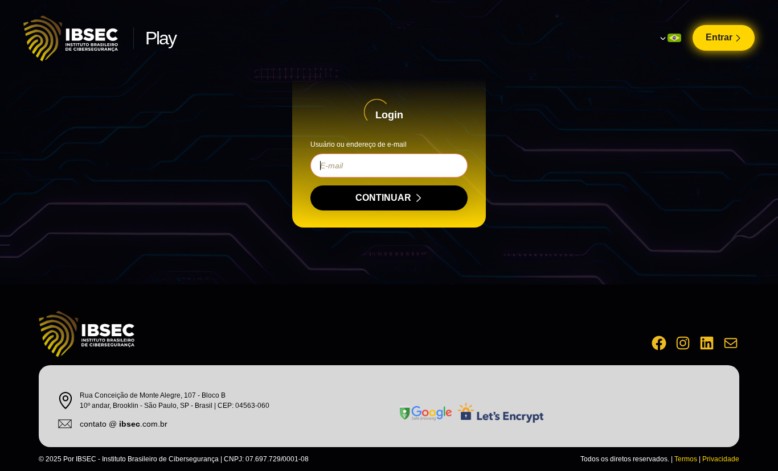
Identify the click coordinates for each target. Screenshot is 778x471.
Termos (685, 459)
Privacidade (720, 459)
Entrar (719, 37)
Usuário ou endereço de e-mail (358, 144)
